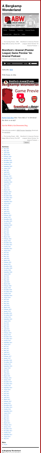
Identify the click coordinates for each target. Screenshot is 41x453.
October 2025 (7, 164)
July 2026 (6, 148)
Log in (5, 444)
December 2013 (8, 429)
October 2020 (7, 270)
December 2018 (8, 313)
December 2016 (8, 360)
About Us (17, 34)
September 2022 (8, 225)
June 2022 (6, 231)
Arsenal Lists (7, 34)
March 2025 (7, 174)
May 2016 (6, 372)
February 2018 (7, 333)
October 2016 (7, 364)
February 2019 (7, 309)
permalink (7, 132)
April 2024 (6, 188)
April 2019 (6, 305)
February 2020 (7, 286)
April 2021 (6, 258)
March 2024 (7, 190)
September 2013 (8, 434)
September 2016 (8, 366)
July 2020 (6, 276)
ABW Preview (21, 130)
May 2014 (6, 419)
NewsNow (28, 130)
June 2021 (6, 254)
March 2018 (7, 331)
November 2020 (8, 268)
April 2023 (6, 211)
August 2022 (7, 227)
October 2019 (7, 293)
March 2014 (7, 423)
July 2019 (6, 299)
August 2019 (7, 297)
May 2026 (6, 150)
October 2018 (7, 317)
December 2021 (8, 242)
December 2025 (8, 160)
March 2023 (7, 213)
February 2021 (7, 262)
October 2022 (7, 223)
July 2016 (6, 370)
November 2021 (8, 244)
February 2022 (7, 239)
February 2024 (7, 192)
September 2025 (8, 166)
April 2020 (6, 282)
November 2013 (8, 430)
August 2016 (7, 368)
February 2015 (7, 401)
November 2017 (8, 338)
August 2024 (7, 184)
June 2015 (6, 393)
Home (5, 30)
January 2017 (7, 358)
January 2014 (7, 427)
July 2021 (6, 252)
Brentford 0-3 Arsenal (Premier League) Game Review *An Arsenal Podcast (29, 43)
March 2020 (7, 284)
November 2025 (8, 162)
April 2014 (6, 421)
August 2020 (7, 274)
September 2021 (8, 248)
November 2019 (8, 291)
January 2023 (7, 217)
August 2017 (7, 344)
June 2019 (6, 301)
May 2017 (6, 350)
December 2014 (8, 405)
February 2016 (7, 378)
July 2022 (6, 229)
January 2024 (7, 194)
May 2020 (6, 280)
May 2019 (6, 303)
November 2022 (8, 221)
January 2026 (7, 158)
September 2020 (8, 272)
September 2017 (8, 342)
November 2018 (8, 315)
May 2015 (6, 395)
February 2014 (7, 425)
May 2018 (6, 327)
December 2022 (8, 219)
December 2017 (8, 336)
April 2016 (6, 374)
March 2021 (7, 260)
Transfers (20, 30)
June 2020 (6, 278)
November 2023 (8, 197)
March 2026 (7, 154)
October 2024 (7, 180)
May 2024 (6, 186)
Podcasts (12, 30)
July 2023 (6, 205)
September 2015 (8, 387)
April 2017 (6, 352)
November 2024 (8, 178)
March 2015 (7, 399)
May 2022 (6, 233)
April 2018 (6, 329)
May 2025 (6, 170)
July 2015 (6, 391)
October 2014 (7, 409)
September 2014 (8, 411)
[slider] (34, 63)
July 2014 (6, 415)
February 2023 (7, 215)
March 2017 (7, 354)
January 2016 (7, 380)
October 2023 (7, 199)
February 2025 (7, 176)
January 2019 (7, 311)
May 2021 (6, 256)
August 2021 (7, 250)
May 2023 (6, 209)
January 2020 (7, 288)
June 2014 (6, 417)
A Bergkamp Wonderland (12, 7)
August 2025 (7, 168)
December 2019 (8, 289)
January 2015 (7, 403)
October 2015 (7, 385)
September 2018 (8, 319)
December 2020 (8, 266)
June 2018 (6, 325)
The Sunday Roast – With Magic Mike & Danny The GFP (11, 42)
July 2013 (6, 438)
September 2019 (8, 295)
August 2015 (7, 389)
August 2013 (7, 436)
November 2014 (8, 407)
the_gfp (25, 59)
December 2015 (8, 382)
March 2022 (7, 237)
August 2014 (7, 413)
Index (23, 34)
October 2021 (7, 246)
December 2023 (8, 195)
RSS (11, 69)
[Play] (5, 63)
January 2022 (7, 241)
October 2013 (7, 432)
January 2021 (7, 264)
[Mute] (30, 63)
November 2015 (8, 383)
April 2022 (6, 235)
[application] (20, 63)
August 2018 (7, 321)
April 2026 (6, 152)
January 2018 (7, 335)
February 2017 (7, 356)
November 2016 (8, 362)
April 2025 (6, 172)
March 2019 (7, 307)
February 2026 (7, 156)
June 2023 (6, 207)
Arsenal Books (30, 30)
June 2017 (6, 348)
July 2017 (6, 346)
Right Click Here (8, 117)
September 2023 (8, 201)
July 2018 (6, 323)
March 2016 (7, 376)
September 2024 (8, 182)
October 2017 (7, 340)
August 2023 (7, 203)
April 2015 (6, 397)
